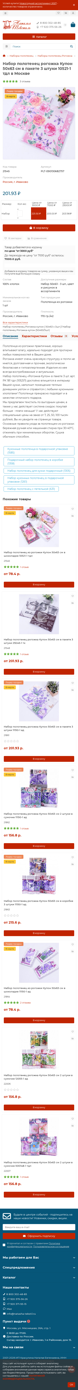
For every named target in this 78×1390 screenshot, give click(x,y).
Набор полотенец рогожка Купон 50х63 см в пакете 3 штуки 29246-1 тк (38, 641)
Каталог (9, 1277)
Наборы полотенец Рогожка (55, 55)
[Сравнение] (66, 13)
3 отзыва (24, 81)
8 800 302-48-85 (50, 23)
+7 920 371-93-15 (16, 1303)
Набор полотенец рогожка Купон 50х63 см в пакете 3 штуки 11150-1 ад (38, 728)
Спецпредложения (19, 1267)
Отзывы (59, 336)
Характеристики (34, 336)
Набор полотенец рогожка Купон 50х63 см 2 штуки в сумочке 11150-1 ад (38, 815)
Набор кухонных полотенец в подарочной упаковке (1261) (35, 479)
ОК (71, 1384)
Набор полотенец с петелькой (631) (31, 489)
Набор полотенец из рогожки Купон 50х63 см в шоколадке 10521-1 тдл (34, 554)
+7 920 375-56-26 (50, 27)
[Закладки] (58, 13)
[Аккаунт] (73, 13)
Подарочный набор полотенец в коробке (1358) (35, 461)
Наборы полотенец (21, 55)
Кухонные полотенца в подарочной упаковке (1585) (37, 450)
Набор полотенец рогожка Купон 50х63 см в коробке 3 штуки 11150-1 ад (38, 902)
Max (9, 1308)
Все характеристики (15, 322)
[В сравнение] (72, 515)
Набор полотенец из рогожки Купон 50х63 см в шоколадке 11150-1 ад (34, 990)
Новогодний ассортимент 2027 (38, 3)
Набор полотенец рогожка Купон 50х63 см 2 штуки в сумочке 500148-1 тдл (38, 1164)
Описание (10, 336)
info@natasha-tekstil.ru (21, 1313)
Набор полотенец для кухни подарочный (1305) (39, 470)
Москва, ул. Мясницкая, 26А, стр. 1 (28, 1328)
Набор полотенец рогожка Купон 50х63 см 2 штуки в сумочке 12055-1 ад (38, 1077)
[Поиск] (71, 46)
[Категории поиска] (7, 46)
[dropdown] (5, 13)
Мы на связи (13, 1347)
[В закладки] (72, 508)
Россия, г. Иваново (15, 182)
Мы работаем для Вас (21, 1257)
